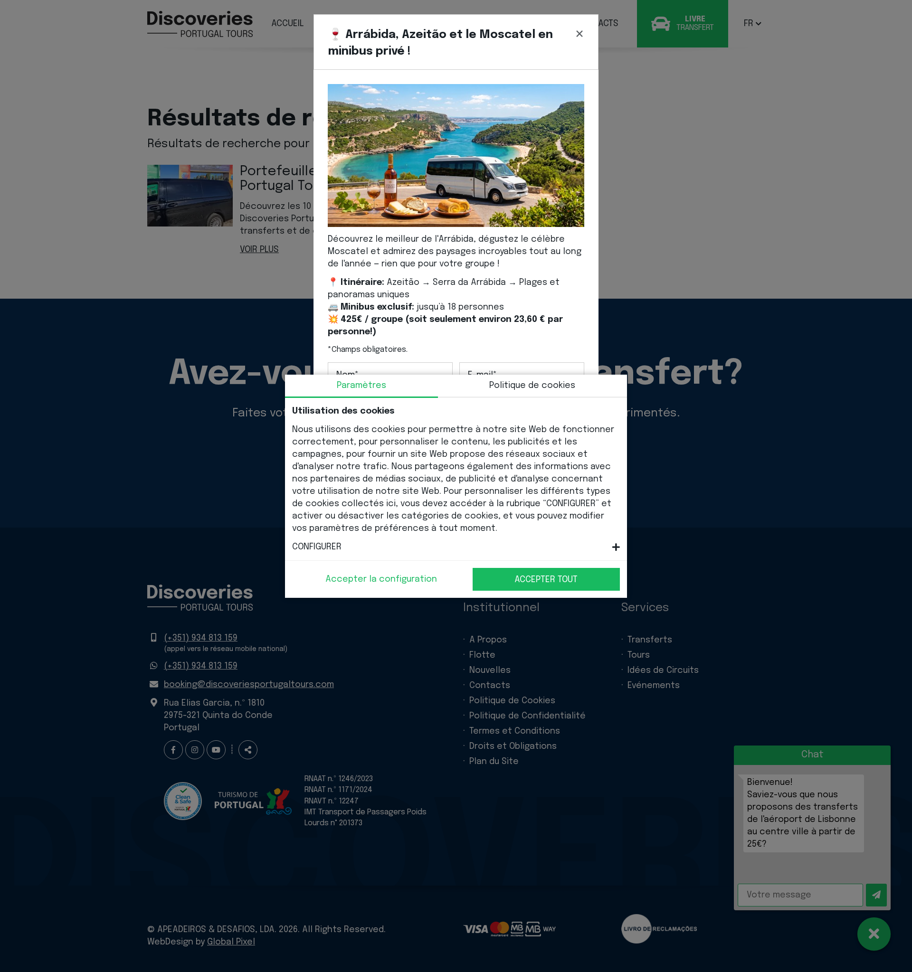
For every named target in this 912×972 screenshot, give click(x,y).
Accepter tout (546, 580)
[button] (456, 547)
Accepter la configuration (381, 579)
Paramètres (361, 385)
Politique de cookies (532, 385)
